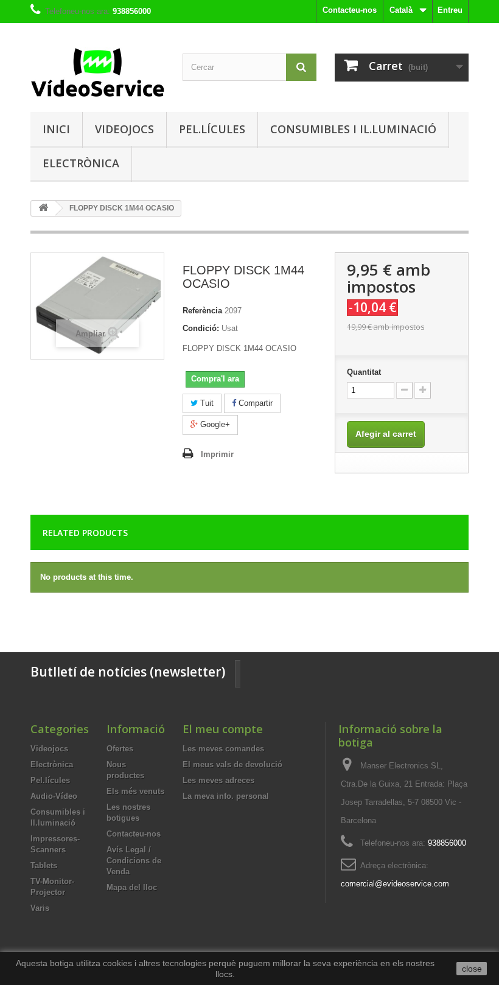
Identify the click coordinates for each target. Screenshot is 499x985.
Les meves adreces (218, 780)
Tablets (43, 865)
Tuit (206, 403)
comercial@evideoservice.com (395, 883)
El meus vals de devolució (232, 764)
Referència (202, 310)
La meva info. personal (226, 796)
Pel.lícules (212, 129)
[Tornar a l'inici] (43, 208)
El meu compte (223, 729)
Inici (56, 129)
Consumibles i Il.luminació (353, 129)
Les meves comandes (223, 748)
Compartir (254, 403)
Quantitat (364, 372)
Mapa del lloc (131, 887)
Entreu (450, 10)
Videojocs (124, 129)
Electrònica (81, 163)
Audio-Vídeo (53, 796)
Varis (39, 908)
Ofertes (119, 748)
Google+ (214, 424)
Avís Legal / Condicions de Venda (133, 860)
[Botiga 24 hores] (97, 72)
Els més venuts (135, 791)
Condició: (201, 328)
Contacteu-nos (350, 10)
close (472, 968)
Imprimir (217, 454)
